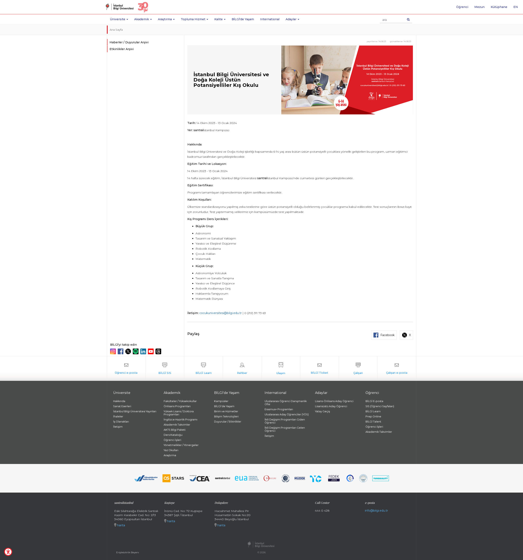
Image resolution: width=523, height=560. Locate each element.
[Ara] (408, 19)
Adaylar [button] (291, 19)
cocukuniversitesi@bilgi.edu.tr (220, 313)
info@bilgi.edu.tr (376, 510)
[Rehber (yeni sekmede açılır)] (242, 368)
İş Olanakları (121, 421)
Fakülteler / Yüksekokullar (180, 401)
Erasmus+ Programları (279, 409)
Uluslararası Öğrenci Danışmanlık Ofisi (286, 403)
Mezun (479, 7)
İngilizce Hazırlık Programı (180, 419)
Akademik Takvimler (177, 424)
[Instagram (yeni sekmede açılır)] (113, 351)
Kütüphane (499, 7)
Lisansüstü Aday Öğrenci (331, 406)
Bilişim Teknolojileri (226, 416)
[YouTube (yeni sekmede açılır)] (151, 351)
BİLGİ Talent (373, 421)
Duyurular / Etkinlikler (227, 421)
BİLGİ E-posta (374, 401)
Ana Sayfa (116, 29)
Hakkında (119, 401)
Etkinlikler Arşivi (122, 49)
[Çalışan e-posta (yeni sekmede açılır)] (397, 368)
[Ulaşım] (281, 368)
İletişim (118, 426)
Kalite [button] (219, 19)
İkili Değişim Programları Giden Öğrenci (285, 421)
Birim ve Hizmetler (226, 411)
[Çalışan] (358, 368)
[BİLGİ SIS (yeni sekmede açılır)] (165, 368)
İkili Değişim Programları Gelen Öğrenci (285, 429)
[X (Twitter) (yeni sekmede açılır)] (128, 351)
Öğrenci (462, 7)
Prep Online (373, 416)
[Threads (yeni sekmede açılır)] (158, 351)
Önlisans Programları (177, 406)
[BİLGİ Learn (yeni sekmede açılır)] (203, 368)
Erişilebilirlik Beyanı (127, 552)
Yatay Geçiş (322, 411)
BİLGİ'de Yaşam (243, 19)
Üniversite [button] (118, 19)
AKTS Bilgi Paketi (175, 429)
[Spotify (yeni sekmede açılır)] (136, 351)
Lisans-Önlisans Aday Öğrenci (334, 401)
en (517, 8)
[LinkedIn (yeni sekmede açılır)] (143, 351)
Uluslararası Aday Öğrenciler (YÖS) (287, 414)
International (269, 19)
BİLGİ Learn (373, 411)
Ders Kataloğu (173, 434)
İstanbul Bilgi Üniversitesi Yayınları (134, 411)
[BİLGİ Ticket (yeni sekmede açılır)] (319, 368)
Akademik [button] (142, 19)
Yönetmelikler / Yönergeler (181, 445)
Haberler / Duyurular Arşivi (129, 42)
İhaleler (118, 416)
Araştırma (170, 455)
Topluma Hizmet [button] (193, 19)
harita (120, 525)
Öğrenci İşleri (172, 440)
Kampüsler (221, 401)
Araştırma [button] (165, 19)
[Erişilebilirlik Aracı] (8, 552)
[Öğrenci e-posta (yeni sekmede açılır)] (126, 368)
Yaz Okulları (171, 450)
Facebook (387, 335)
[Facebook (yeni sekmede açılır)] (121, 351)
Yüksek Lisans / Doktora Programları (179, 413)
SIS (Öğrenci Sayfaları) (379, 406)
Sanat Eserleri (122, 406)
